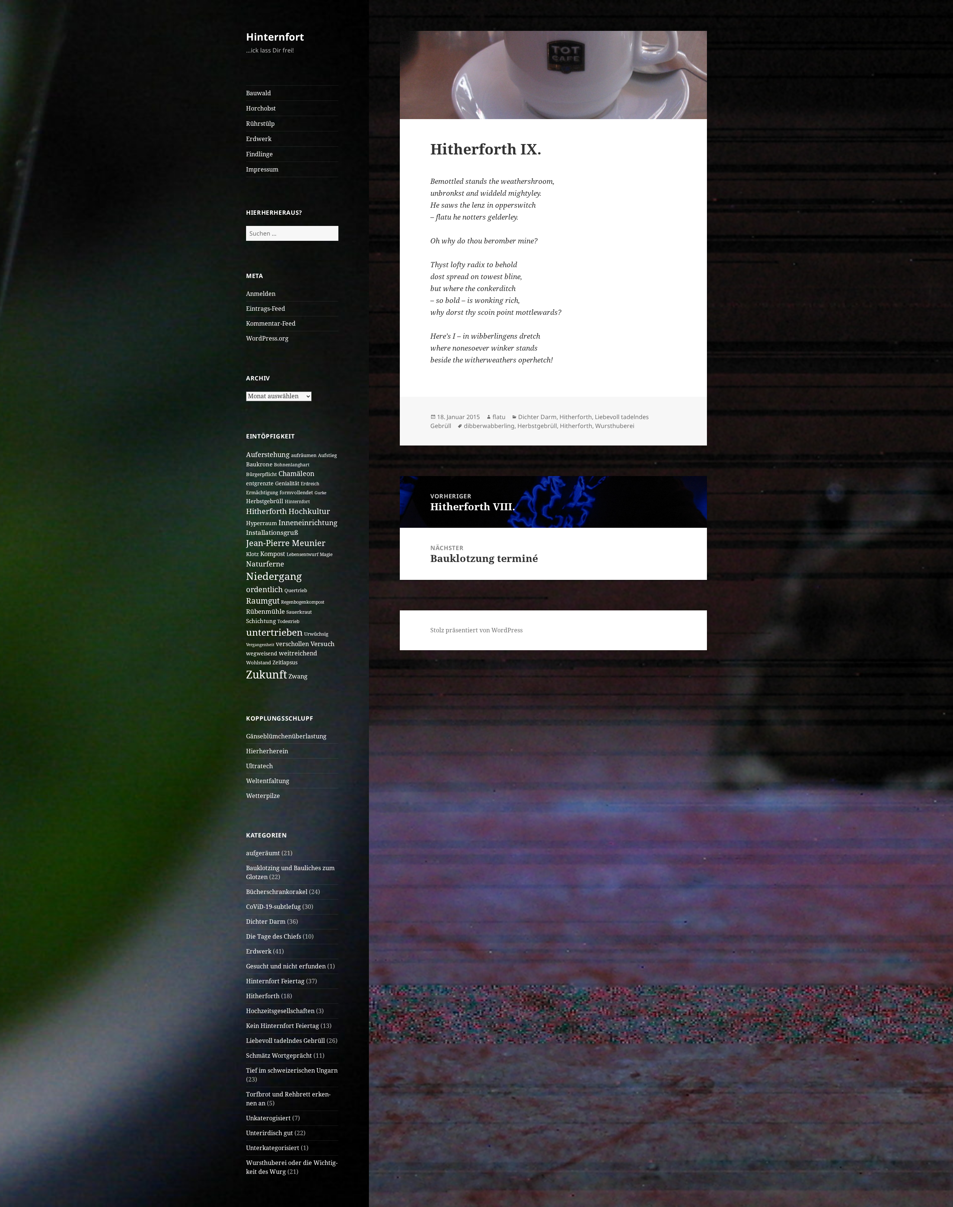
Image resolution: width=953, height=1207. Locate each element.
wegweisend (261, 653)
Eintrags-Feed (265, 308)
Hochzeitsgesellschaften (280, 1011)
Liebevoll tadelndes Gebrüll (285, 1041)
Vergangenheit (260, 644)
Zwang (298, 676)
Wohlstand (258, 662)
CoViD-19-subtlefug (273, 907)
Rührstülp (260, 123)
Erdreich (310, 483)
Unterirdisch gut (269, 1133)
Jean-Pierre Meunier (285, 542)
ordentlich (264, 589)
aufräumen (303, 455)
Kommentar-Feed (271, 323)
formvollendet (296, 492)
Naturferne (265, 564)
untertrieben (274, 632)
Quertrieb (295, 590)
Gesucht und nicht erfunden (286, 966)
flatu (499, 417)
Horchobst (261, 108)
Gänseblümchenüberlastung (286, 736)
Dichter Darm (266, 921)
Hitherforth (266, 511)
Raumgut (263, 600)
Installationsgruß (272, 532)
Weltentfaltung (267, 781)
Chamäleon (296, 473)
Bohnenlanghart (291, 465)
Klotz (252, 554)
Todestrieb (288, 621)
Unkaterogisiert (268, 1118)
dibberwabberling (489, 426)
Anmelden (260, 294)
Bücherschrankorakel (276, 892)
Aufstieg (327, 455)
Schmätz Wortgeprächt (279, 1055)
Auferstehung (268, 454)
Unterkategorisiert (272, 1148)
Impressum (262, 169)
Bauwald (258, 93)
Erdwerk (258, 139)
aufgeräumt (263, 853)
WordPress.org (267, 338)
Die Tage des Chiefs (273, 936)
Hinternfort (275, 37)
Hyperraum (261, 523)
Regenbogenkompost (302, 602)
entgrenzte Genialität (272, 483)
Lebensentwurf (302, 554)
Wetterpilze (263, 796)
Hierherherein (267, 751)
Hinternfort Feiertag (275, 981)
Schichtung (261, 621)
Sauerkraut (299, 612)
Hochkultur (309, 511)
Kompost (272, 554)
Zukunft (266, 674)
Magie (326, 554)
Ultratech (259, 766)
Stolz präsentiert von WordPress (476, 630)
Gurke (320, 492)
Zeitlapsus (284, 662)
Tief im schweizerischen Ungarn (292, 1070)
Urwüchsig (316, 633)
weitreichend (298, 653)
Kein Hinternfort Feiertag (282, 1026)
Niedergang (274, 576)
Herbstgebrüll (264, 501)
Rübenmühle (265, 611)
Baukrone (259, 464)
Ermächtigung (262, 492)
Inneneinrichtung (307, 522)
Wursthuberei (614, 426)
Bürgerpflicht (261, 474)
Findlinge (259, 154)
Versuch (322, 643)
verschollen (292, 644)
